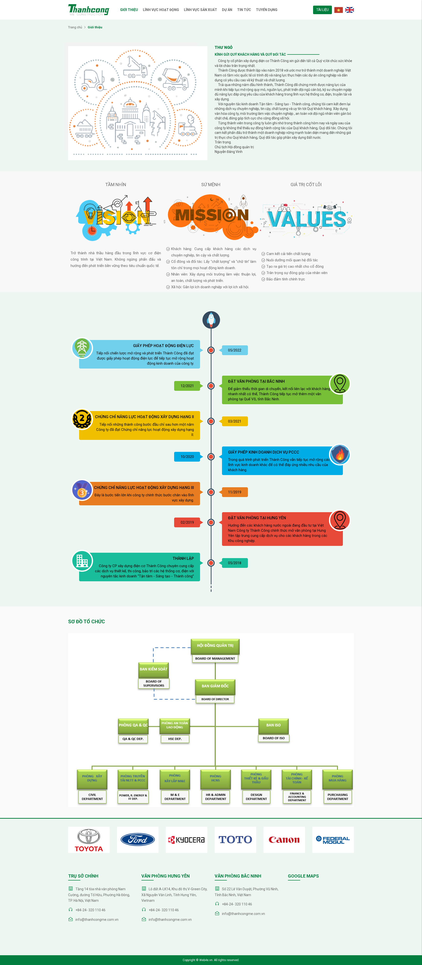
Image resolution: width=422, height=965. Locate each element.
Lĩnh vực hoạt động (161, 10)
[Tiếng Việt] (337, 9)
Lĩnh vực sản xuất (200, 10)
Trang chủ (75, 27)
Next (367, 845)
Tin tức (244, 10)
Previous (55, 845)
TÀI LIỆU (322, 10)
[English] (348, 9)
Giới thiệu (129, 10)
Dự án (227, 10)
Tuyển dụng (266, 10)
